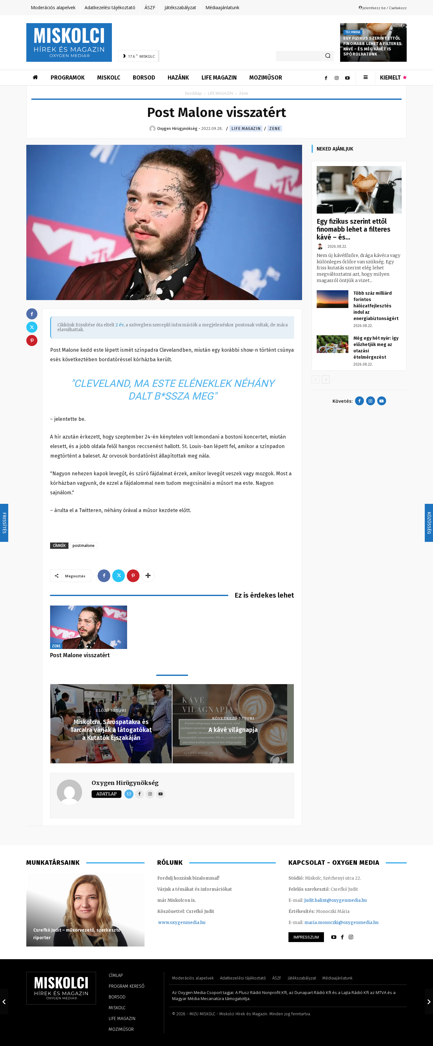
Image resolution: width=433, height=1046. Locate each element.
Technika (352, 32)
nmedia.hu (194, 922)
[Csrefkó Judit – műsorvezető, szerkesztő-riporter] (85, 910)
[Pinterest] (133, 575)
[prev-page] (316, 379)
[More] (148, 575)
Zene (274, 128)
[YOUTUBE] (334, 937)
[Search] (328, 56)
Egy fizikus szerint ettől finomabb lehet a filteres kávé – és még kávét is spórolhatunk (372, 46)
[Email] (129, 794)
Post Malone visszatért (80, 655)
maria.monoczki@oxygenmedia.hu (341, 922)
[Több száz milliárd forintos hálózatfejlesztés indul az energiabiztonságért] (332, 299)
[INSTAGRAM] (351, 937)
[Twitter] (118, 575)
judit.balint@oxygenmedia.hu (335, 900)
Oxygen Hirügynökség (125, 782)
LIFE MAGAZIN (220, 93)
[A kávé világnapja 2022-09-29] (429, 1001)
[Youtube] (347, 78)
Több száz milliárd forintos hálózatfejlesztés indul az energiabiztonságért (375, 306)
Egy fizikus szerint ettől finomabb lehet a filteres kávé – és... (354, 229)
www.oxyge (170, 922)
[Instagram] (337, 78)
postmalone (83, 545)
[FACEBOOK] (342, 937)
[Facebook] (326, 78)
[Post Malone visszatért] (88, 627)
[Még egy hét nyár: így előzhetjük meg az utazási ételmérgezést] (332, 344)
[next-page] (326, 379)
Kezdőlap (193, 93)
